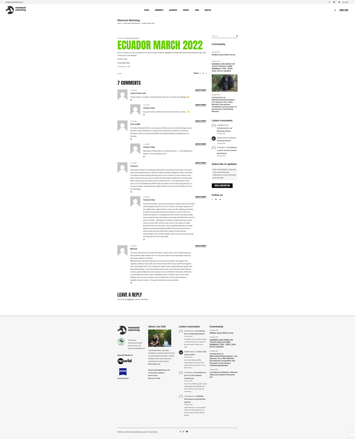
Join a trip (345, 2)
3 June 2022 (146, 144)
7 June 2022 (133, 246)
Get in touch (152, 375)
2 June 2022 (120, 38)
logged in (130, 299)
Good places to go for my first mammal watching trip (227, 150)
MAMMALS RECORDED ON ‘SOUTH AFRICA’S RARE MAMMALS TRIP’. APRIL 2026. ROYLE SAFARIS (223, 67)
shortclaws (221, 147)
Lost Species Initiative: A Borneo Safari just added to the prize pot (224, 374)
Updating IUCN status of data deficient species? (195, 399)
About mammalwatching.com (159, 370)
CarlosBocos (221, 125)
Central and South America (131, 23)
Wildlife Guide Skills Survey (223, 54)
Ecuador (119, 73)
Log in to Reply (200, 90)
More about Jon (154, 364)
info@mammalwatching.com (14, 2)
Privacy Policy (152, 432)
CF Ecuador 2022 (123, 63)
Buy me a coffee (154, 378)
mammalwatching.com (138, 432)
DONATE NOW (343, 10)
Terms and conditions (156, 373)
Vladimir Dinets (222, 138)
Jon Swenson (189, 396)
